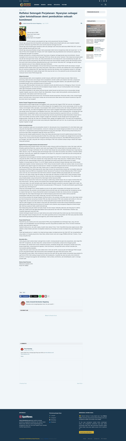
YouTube (64, 4)
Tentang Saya (26, 1)
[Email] (45, 296)
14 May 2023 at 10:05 (28, 350)
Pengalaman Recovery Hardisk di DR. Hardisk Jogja (99, 48)
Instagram (52, 417)
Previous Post (23, 383)
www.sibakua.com (49, 352)
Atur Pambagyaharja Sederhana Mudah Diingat (99, 41)
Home (20, 1)
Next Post (79, 383)
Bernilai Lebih (97, 54)
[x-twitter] (101, 1)
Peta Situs (57, 4)
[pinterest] (106, 1)
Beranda (36, 4)
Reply (22, 356)
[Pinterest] (43, 296)
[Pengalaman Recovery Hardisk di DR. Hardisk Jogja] (89, 49)
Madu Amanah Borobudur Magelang (37, 302)
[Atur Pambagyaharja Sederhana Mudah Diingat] (89, 41)
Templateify (46, 438)
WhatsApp (52, 419)
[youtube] (104, 1)
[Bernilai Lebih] (89, 56)
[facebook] (99, 1)
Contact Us (96, 438)
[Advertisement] (51, 279)
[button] (102, 4)
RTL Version (104, 438)
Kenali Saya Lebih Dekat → (86, 432)
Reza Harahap (28, 348)
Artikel (50, 4)
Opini (24, 10)
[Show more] (48, 296)
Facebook (52, 422)
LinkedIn (52, 415)
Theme (55, 438)
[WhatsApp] (40, 296)
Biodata (43, 4)
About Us (90, 438)
